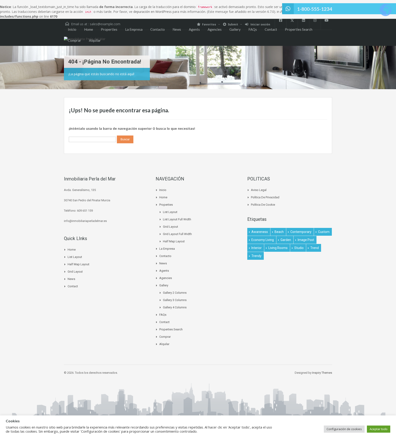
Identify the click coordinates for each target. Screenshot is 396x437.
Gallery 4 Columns (175, 307)
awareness (259, 232)
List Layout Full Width (177, 219)
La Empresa (134, 29)
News (177, 29)
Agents (194, 29)
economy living (262, 240)
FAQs (252, 29)
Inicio (72, 29)
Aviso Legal (259, 190)
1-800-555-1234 (314, 9)
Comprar (74, 40)
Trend (314, 248)
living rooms (278, 248)
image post (306, 240)
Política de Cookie (263, 204)
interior (256, 248)
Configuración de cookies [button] (344, 429)
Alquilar (95, 40)
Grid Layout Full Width (177, 234)
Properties (109, 29)
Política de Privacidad (265, 197)
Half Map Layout (78, 264)
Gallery (235, 29)
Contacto (157, 29)
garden (285, 240)
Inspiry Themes (322, 372)
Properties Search (298, 29)
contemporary (300, 232)
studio (299, 248)
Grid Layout (75, 271)
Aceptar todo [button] (379, 429)
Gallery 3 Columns (175, 300)
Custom (324, 232)
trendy (256, 256)
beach (279, 232)
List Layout (75, 257)
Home (88, 29)
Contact (271, 29)
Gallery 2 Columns (175, 292)
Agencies (215, 29)
